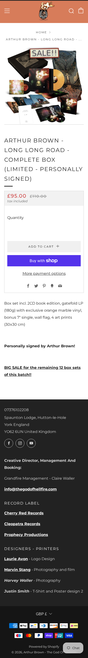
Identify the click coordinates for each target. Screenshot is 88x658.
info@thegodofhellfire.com (30, 489)
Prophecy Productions (26, 534)
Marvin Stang (17, 569)
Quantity (15, 217)
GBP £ (41, 614)
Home (41, 32)
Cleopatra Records (22, 524)
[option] (44, 86)
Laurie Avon (16, 559)
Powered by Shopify (44, 646)
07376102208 (16, 410)
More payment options (44, 273)
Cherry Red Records (24, 513)
